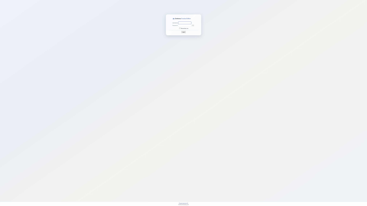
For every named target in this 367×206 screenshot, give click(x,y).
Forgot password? (183, 203)
